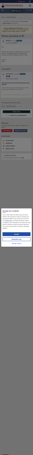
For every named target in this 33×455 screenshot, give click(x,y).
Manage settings (16, 243)
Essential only (16, 239)
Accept (16, 234)
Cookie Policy (9, 220)
